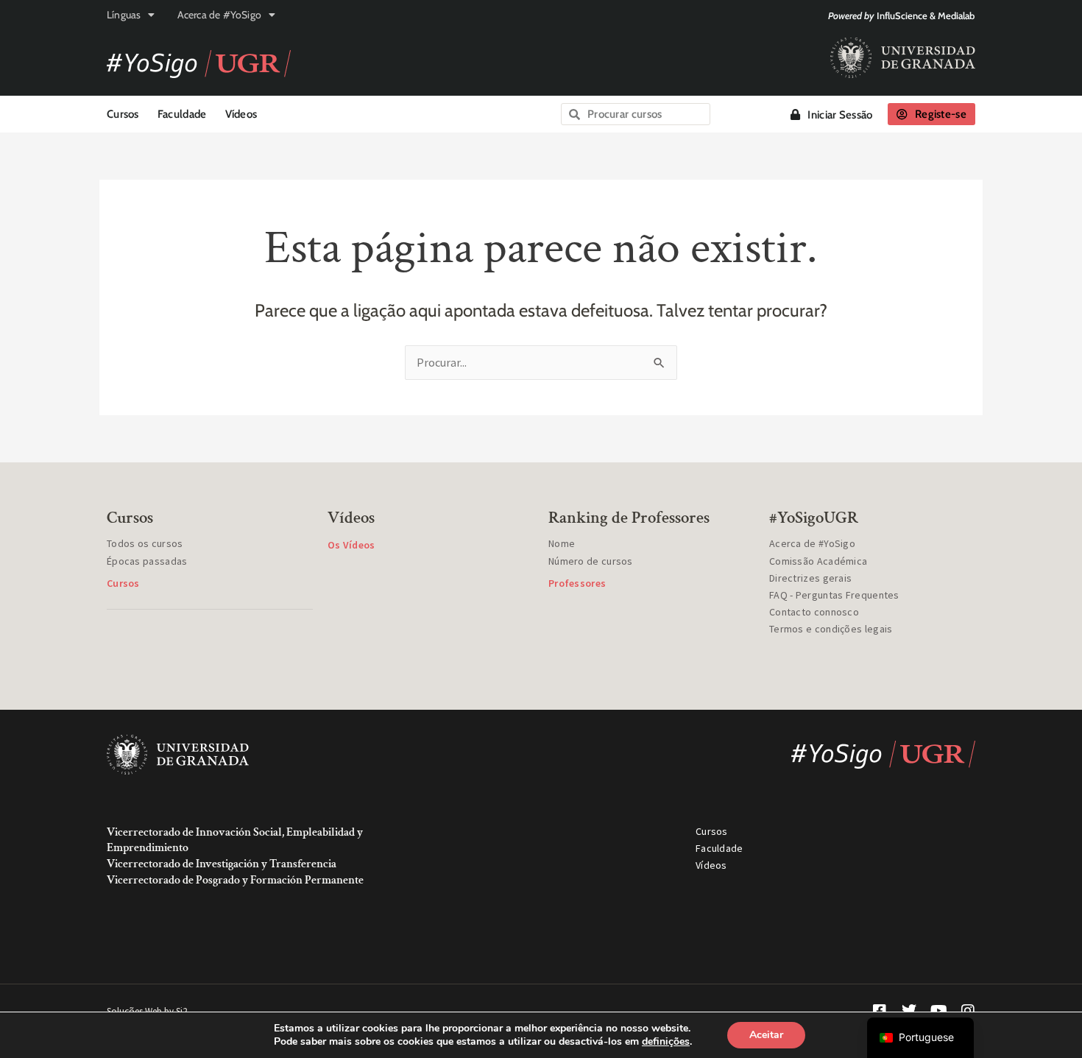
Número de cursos (590, 561)
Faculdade (182, 114)
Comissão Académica (818, 561)
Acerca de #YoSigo (219, 14)
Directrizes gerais (810, 578)
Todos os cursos (145, 543)
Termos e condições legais (831, 628)
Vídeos (241, 114)
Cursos (123, 114)
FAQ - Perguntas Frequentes (834, 595)
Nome (561, 543)
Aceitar (766, 1035)
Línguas (124, 14)
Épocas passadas (147, 561)
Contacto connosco (814, 611)
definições (666, 1041)
